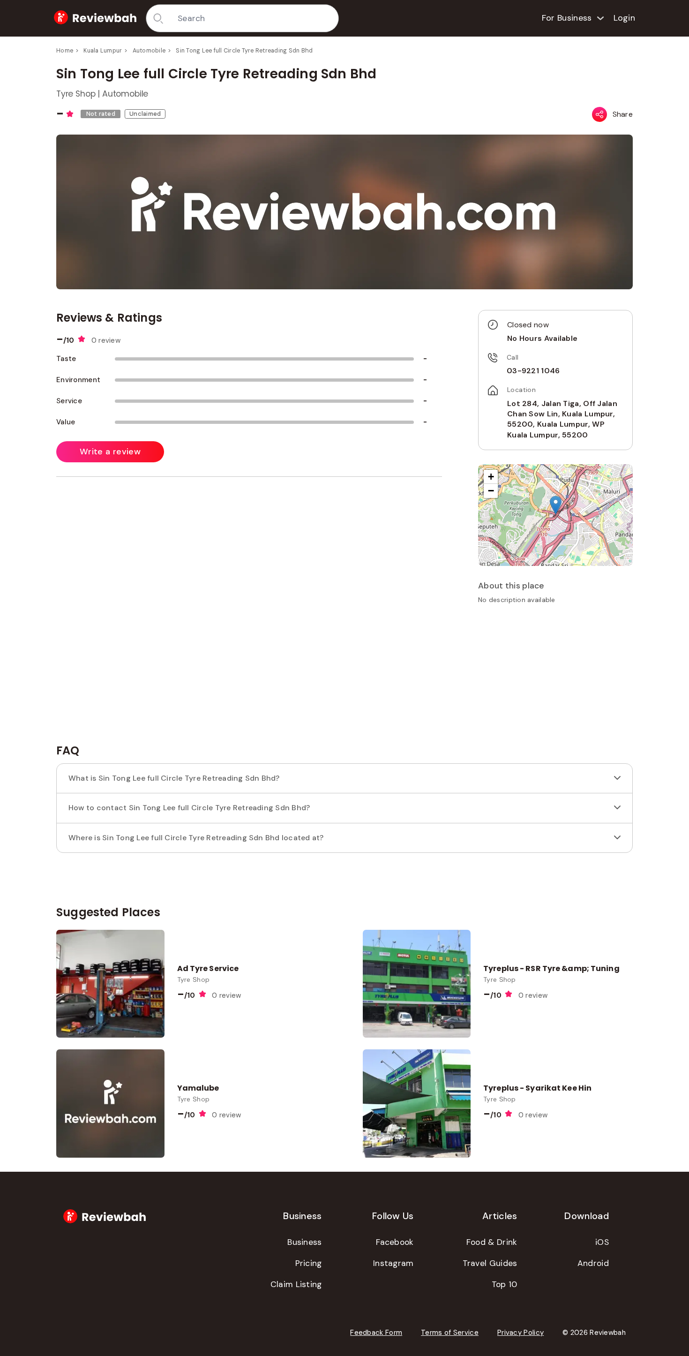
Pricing (308, 1263)
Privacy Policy (520, 1332)
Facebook (394, 1242)
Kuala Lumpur (102, 50)
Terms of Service (450, 1332)
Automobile (149, 50)
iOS (602, 1242)
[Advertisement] (555, 677)
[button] (556, 505)
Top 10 (504, 1284)
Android (593, 1263)
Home (64, 50)
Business (304, 1242)
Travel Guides (490, 1263)
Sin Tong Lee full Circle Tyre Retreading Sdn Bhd (244, 50)
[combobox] (255, 18)
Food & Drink (491, 1242)
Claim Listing (296, 1284)
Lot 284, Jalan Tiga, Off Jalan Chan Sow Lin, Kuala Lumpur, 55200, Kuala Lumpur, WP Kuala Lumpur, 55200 (562, 419)
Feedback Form (376, 1332)
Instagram (393, 1263)
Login (625, 17)
